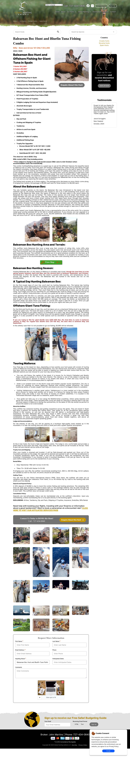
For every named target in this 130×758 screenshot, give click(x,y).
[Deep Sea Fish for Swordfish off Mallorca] (60, 589)
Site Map (74, 745)
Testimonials (97, 12)
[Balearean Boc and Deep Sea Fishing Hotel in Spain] (80, 614)
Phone (54, 650)
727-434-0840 (74, 6)
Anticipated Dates (58, 658)
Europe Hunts (32, 21)
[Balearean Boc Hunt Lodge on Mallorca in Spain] (41, 631)
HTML (77, 724)
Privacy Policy (113, 746)
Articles (106, 12)
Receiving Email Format (80, 721)
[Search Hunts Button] (58, 32)
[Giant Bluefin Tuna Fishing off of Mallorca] (21, 602)
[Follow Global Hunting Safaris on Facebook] (88, 6)
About (63, 12)
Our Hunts (70, 12)
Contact (113, 12)
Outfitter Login (101, 6)
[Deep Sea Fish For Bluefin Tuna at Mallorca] (41, 592)
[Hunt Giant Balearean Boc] (80, 543)
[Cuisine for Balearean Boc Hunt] (60, 631)
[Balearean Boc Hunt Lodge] (60, 615)
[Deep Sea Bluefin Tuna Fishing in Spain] (80, 567)
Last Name (56, 641)
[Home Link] (23, 15)
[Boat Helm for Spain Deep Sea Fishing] (80, 589)
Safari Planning (83, 12)
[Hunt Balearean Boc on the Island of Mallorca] (41, 543)
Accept (108, 751)
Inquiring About (20, 658)
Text (82, 724)
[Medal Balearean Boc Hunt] (21, 563)
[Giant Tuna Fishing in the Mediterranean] (41, 576)
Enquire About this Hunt (72, 85)
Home (57, 12)
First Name (19, 641)
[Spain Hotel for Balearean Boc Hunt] (21, 631)
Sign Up (112, 6)
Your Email (47, 721)
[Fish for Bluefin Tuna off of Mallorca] (60, 576)
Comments (18, 667)
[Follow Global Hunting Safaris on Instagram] (92, 6)
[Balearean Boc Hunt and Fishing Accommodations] (41, 615)
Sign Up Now (104, 86)
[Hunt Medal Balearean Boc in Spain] (60, 543)
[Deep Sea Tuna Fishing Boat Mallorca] (21, 615)
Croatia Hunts (104, 41)
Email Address (20, 650)
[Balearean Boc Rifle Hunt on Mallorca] (21, 543)
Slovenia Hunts (104, 43)
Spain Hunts (43, 21)
